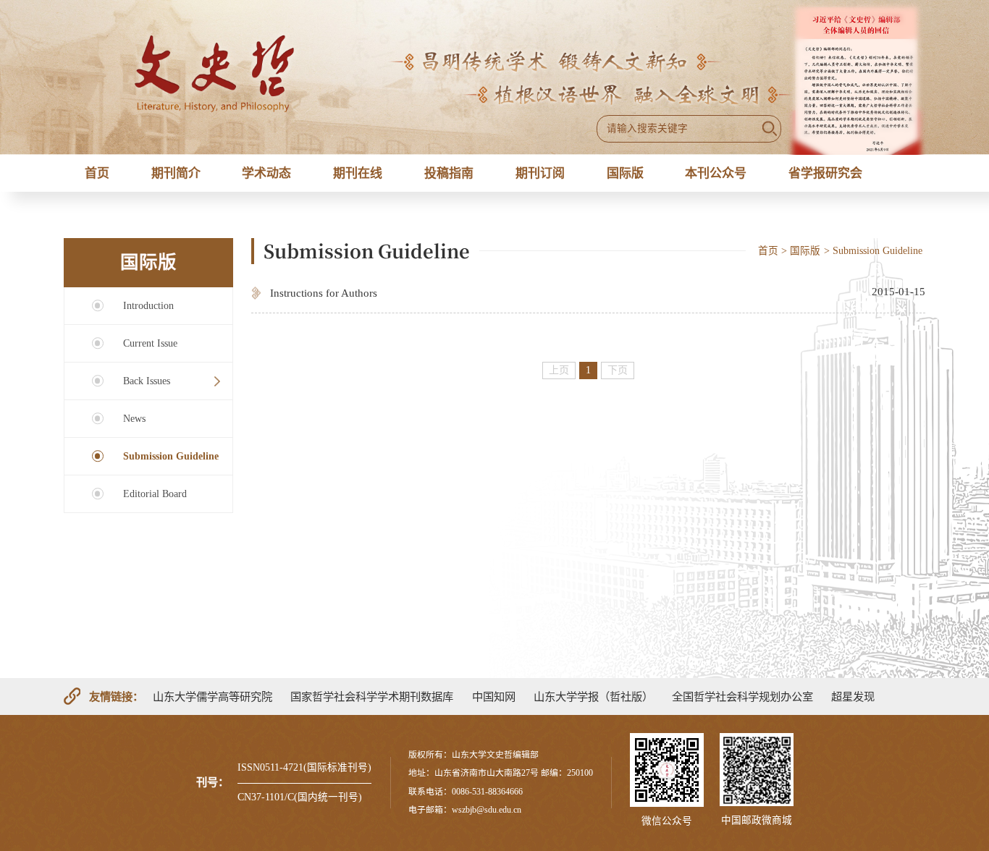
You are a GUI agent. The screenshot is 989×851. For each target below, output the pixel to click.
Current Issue (150, 343)
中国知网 (493, 696)
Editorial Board (155, 493)
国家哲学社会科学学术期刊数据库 (371, 696)
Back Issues (146, 381)
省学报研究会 (825, 173)
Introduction (148, 305)
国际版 (625, 173)
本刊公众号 (715, 173)
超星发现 (853, 696)
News (134, 418)
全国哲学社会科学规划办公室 (742, 696)
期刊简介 (176, 173)
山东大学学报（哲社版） (593, 696)
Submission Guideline (171, 456)
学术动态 (266, 173)
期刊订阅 (540, 173)
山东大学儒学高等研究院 (212, 696)
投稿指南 (449, 173)
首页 (97, 173)
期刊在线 (357, 173)
